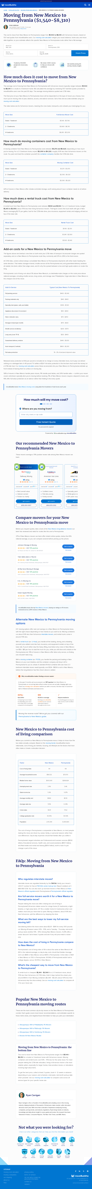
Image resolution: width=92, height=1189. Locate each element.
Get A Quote (26, 501)
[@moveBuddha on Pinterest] (87, 1171)
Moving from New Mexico (29, 10)
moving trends (51, 743)
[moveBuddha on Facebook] (75, 1171)
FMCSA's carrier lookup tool (46, 886)
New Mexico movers (42, 607)
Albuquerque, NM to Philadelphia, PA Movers (35, 1025)
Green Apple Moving (25, 593)
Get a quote (68, 546)
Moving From (8, 45)
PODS (38, 659)
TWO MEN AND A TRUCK (27, 557)
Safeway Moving (26, 476)
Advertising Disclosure (46, 1)
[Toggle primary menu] (89, 5)
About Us (7, 1180)
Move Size (8, 52)
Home (5, 10)
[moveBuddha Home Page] (9, 5)
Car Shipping (8, 1177)
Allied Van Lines (76, 476)
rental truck (25, 642)
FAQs (5, 1182)
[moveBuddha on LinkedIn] (79, 1171)
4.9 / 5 (31, 482)
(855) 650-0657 (26, 505)
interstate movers (47, 634)
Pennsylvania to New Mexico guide (32, 716)
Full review (68, 550)
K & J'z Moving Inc (24, 581)
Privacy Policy (29, 1172)
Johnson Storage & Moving (27, 545)
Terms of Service (30, 1175)
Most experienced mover (51, 467)
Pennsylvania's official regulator (62, 891)
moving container (27, 659)
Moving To (50, 45)
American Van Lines (51, 476)
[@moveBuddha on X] (83, 1171)
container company (47, 154)
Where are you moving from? (37, 408)
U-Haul (34, 642)
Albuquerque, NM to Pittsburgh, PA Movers (34, 1028)
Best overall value (26, 467)
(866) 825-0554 (76, 505)
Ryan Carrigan (13, 25)
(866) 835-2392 (51, 505)
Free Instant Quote (46, 422)
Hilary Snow (23, 28)
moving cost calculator (44, 37)
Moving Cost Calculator (11, 1172)
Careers (27, 1184)
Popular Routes (14, 10)
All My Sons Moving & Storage (28, 569)
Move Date (42, 52)
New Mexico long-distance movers (60, 529)
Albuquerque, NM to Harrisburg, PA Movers (34, 1032)
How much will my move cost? (46, 399)
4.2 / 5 (81, 482)
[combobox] (46, 414)
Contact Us (27, 1181)
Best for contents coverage (76, 467)
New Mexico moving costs (27, 387)
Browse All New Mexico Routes (30, 1036)
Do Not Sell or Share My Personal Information (32, 1178)
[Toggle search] (85, 5)
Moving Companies (10, 1175)
